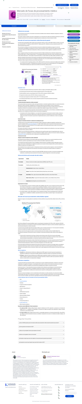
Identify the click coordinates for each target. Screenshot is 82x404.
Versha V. (43, 19)
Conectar (20, 392)
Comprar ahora (74, 31)
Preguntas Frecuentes (34, 390)
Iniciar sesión (74, 5)
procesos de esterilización (32, 123)
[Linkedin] (59, 393)
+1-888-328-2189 (44, 391)
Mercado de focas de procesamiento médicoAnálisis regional (8, 43)
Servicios (67, 7)
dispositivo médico (22, 134)
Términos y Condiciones (34, 389)
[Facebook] (59, 387)
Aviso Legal (32, 396)
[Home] (8, 5)
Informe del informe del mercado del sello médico (8, 39)
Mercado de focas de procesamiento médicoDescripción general (9, 35)
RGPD (31, 394)
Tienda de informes (74, 7)
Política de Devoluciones (34, 392)
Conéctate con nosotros (62, 5)
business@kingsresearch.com (46, 390)
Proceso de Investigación (23, 390)
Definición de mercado (6, 30)
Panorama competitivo (6, 46)
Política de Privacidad (33, 393)
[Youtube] (59, 398)
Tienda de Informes (22, 388)
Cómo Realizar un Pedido (34, 386)
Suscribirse (70, 396)
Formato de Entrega (33, 388)
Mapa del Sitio (21, 393)
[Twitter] (59, 395)
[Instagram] (59, 390)
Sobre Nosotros (61, 7)
